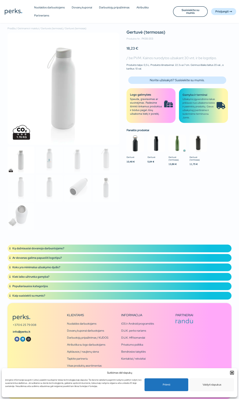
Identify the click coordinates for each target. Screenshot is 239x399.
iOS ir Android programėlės (137, 323)
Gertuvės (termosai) (52, 28)
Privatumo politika (132, 344)
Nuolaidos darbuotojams (49, 7)
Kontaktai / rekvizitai (133, 358)
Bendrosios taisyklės (133, 351)
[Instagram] (28, 339)
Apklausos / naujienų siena (83, 351)
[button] (232, 372)
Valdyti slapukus (212, 384)
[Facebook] (17, 339)
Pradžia (11, 28)
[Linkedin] (22, 339)
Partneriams (41, 15)
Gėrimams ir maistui (28, 28)
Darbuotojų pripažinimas (114, 7)
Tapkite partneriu (77, 358)
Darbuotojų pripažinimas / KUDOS (87, 337)
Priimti (166, 384)
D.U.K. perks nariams (133, 330)
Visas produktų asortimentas (84, 365)
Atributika (142, 7)
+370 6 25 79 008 (24, 325)
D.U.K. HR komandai (133, 337)
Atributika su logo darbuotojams (86, 344)
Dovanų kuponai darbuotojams (85, 330)
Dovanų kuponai (82, 7)
